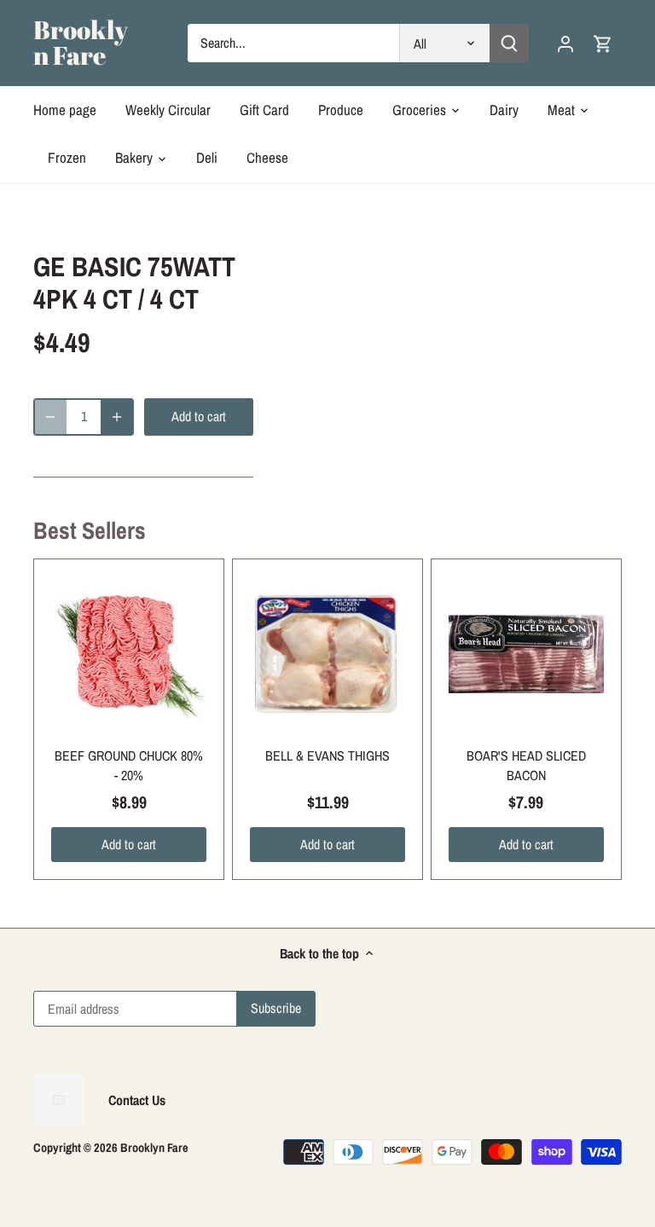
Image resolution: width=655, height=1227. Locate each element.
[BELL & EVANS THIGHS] (327, 654)
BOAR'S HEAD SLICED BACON (526, 765)
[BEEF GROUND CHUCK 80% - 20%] (128, 654)
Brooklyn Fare (80, 42)
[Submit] (508, 43)
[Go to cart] (603, 43)
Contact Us (136, 1100)
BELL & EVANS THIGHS (327, 755)
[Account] (565, 43)
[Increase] (117, 417)
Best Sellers (89, 530)
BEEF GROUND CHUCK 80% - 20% (129, 765)
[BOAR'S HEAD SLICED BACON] (526, 654)
